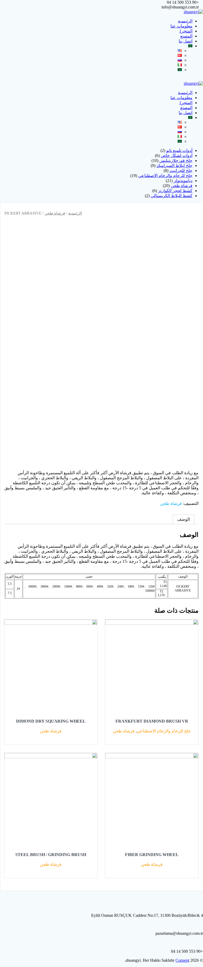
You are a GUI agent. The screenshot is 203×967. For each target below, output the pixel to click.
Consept (182, 960)
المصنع (186, 36)
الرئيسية (185, 21)
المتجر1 (185, 31)
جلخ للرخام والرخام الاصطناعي (164, 731)
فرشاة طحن (54, 213)
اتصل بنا (185, 41)
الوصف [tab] (183, 519)
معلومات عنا (181, 26)
